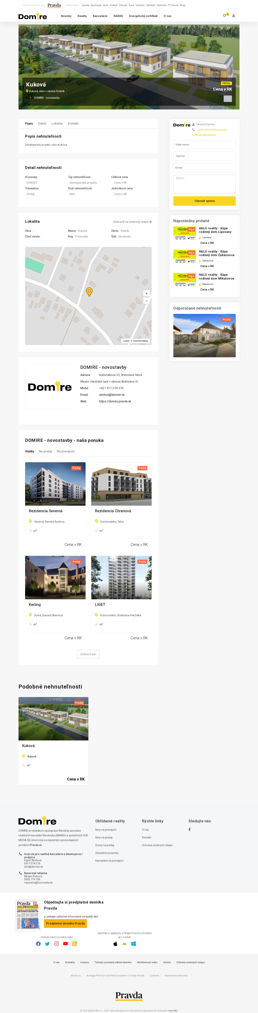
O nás (167, 16)
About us (76, 975)
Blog (182, 5)
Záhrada (150, 5)
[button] (146, 300)
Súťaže (167, 962)
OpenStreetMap (140, 341)
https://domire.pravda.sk (115, 401)
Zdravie (123, 5)
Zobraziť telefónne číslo (212, 129)
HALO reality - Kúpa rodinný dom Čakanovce (217, 253)
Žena (131, 5)
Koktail (113, 5)
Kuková (28, 746)
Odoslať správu (205, 201)
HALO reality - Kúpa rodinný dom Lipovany (215, 230)
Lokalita (57, 123)
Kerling (35, 605)
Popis (29, 123)
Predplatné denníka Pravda (65, 923)
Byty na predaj (103, 837)
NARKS (118, 16)
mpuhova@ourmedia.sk (38, 882)
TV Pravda (173, 5)
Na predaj (45, 451)
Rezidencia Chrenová (113, 511)
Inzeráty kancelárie (204, 134)
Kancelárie (100, 16)
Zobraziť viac (88, 654)
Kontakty (70, 962)
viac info (172, 1010)
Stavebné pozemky (107, 852)
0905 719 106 (32, 879)
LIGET (100, 605)
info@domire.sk (33, 866)
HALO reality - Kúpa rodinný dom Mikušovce (216, 276)
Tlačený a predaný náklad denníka (113, 962)
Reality (82, 16)
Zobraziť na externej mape (131, 221)
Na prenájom (66, 451)
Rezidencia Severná (46, 511)
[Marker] (86, 287)
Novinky (66, 16)
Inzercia (84, 962)
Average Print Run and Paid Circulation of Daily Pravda (115, 975)
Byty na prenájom (105, 829)
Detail (42, 123)
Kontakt (73, 123)
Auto (105, 5)
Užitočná (161, 5)
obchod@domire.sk (112, 395)
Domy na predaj (104, 845)
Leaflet (126, 341)
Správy (85, 5)
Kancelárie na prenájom (109, 860)
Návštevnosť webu (147, 962)
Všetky (29, 451)
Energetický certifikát (143, 16)
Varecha (140, 5)
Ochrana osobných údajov (157, 845)
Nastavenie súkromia (176, 975)
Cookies (154, 975)
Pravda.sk (36, 845)
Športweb (96, 5)
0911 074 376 (32, 863)
